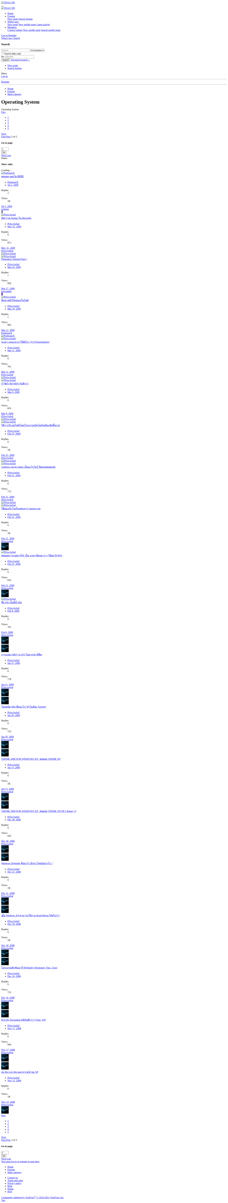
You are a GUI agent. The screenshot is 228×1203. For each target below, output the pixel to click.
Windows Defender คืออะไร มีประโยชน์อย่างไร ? (27, 863)
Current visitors (14, 30)
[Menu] (2, 6)
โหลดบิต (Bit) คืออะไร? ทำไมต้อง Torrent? (23, 706)
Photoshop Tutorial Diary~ (14, 259)
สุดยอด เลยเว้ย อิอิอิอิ (12, 176)
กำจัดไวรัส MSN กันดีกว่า (15, 383)
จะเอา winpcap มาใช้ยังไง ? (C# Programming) (25, 342)
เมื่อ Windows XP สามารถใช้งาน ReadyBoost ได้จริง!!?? (30, 915)
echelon (5, 209)
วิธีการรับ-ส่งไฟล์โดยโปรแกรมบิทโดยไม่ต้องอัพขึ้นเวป (30, 425)
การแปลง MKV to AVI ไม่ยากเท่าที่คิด (21, 654)
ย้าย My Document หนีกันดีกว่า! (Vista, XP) (23, 1020)
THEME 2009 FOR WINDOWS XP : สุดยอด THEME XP (30, 759)
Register (5, 82)
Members (12, 27)
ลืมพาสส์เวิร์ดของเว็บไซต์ (15, 300)
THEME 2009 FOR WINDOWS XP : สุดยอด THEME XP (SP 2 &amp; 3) (38, 811)
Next (3, 134)
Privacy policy (14, 1183)
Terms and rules (15, 1180)
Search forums (25, 19)
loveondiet (6, 291)
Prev (3, 112)
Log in (4, 76)
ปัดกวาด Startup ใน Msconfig (16, 218)
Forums (11, 16)
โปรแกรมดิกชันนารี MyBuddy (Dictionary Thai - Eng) (29, 967)
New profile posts (27, 24)
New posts (12, 19)
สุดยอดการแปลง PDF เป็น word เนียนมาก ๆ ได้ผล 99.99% (31, 555)
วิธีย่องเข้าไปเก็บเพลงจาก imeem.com (20, 508)
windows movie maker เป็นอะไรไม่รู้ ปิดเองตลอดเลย (28, 467)
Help (9, 1186)
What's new (13, 21)
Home (10, 13)
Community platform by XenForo (32, 1197)
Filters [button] (4, 158)
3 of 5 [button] (14, 136)
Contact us (12, 1177)
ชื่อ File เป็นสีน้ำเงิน (11, 602)
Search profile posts (50, 30)
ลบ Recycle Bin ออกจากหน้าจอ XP (19, 1072)
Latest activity (43, 24)
